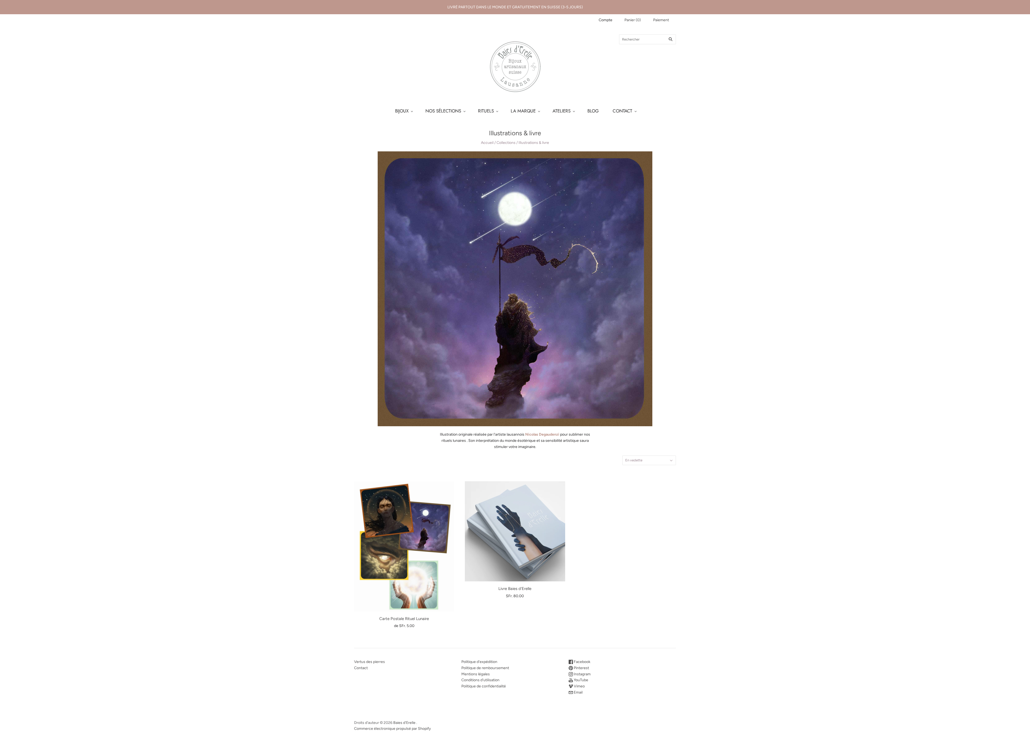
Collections (506, 142)
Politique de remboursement (485, 668)
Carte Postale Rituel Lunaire (404, 618)
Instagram (582, 674)
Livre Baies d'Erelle (514, 588)
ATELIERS (562, 111)
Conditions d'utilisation (480, 680)
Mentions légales (475, 674)
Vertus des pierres (369, 661)
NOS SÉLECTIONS (443, 111)
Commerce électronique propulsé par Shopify (392, 728)
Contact (361, 668)
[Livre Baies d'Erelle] (515, 531)
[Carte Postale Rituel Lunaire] (404, 546)
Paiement (661, 20)
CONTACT (622, 111)
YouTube (580, 680)
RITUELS (486, 111)
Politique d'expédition (479, 661)
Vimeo (579, 686)
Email (578, 692)
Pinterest (581, 668)
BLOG (593, 111)
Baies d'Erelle (404, 722)
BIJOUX (402, 111)
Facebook (581, 661)
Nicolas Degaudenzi (542, 434)
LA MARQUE (523, 111)
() (632, 20)
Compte (605, 20)
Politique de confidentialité (483, 686)
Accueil (487, 142)
